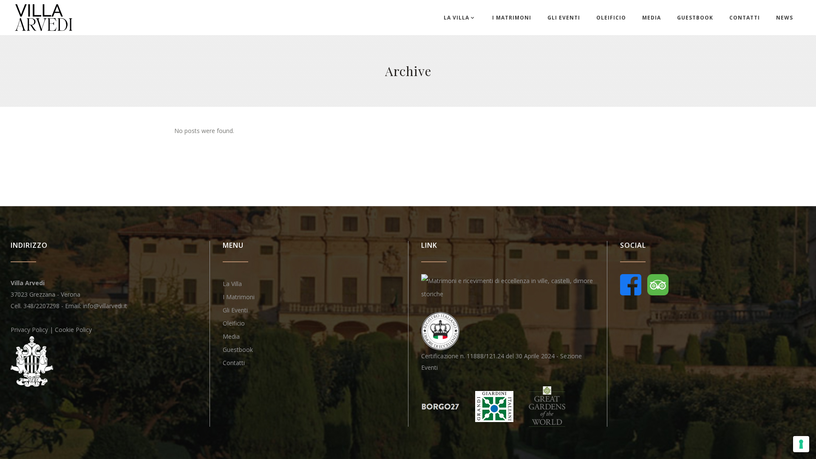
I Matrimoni (239, 297)
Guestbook (238, 350)
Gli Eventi (235, 310)
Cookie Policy (73, 330)
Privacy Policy (29, 330)
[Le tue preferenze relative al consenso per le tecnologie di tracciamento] (801, 444)
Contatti (234, 363)
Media (231, 336)
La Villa (232, 284)
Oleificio (234, 323)
